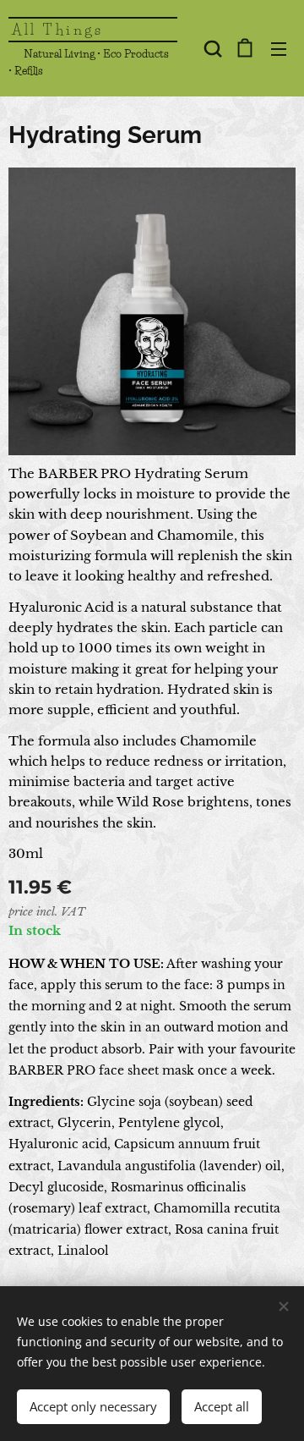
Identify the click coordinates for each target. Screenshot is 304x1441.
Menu (279, 48)
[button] (211, 48)
